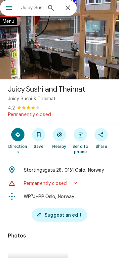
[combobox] (31, 8)
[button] (59, 183)
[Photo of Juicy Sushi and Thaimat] (59, 39)
